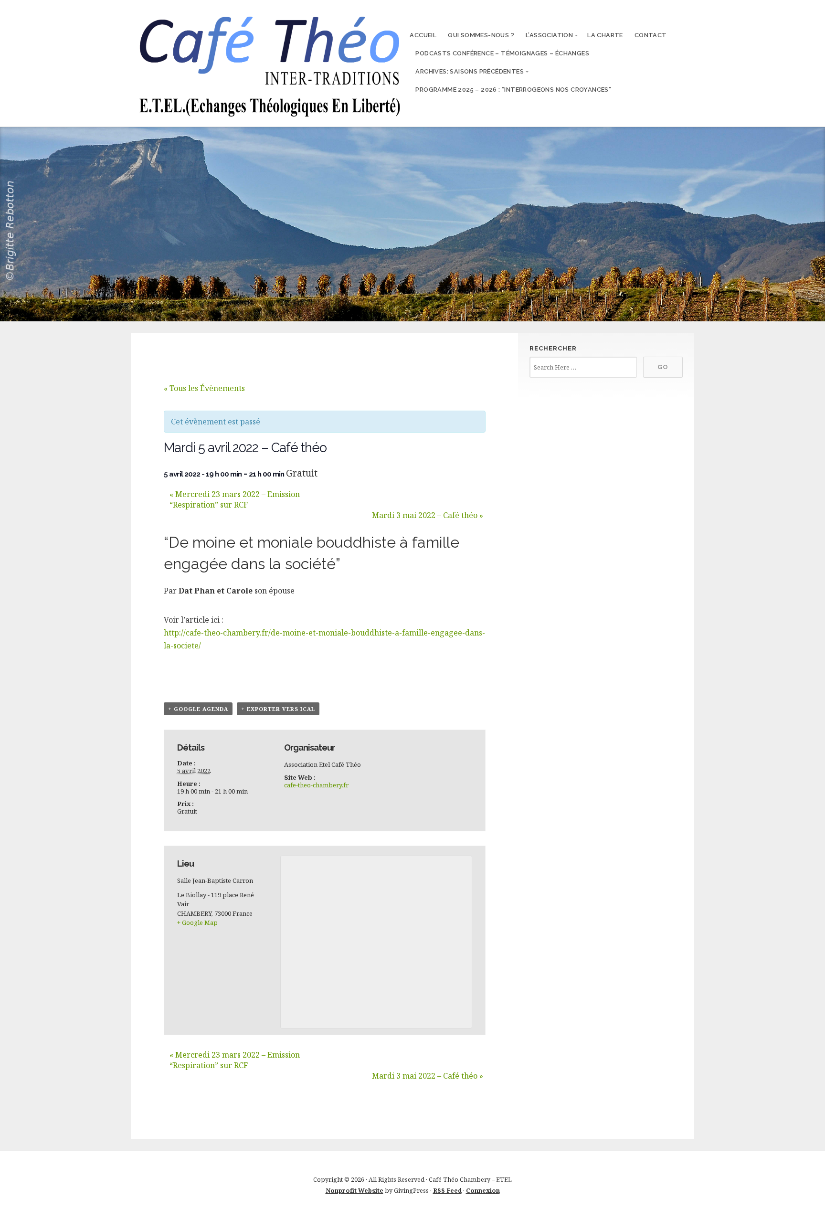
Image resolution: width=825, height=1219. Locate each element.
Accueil (423, 35)
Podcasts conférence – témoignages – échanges (502, 53)
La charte (605, 35)
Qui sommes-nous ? (481, 35)
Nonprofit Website (354, 1190)
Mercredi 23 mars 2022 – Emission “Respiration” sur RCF (234, 499)
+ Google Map (197, 922)
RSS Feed (447, 1190)
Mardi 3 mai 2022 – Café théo (427, 515)
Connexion (483, 1190)
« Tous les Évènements (204, 388)
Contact (651, 35)
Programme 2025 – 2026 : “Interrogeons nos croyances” (513, 89)
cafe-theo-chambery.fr (316, 785)
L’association (549, 35)
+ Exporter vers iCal (278, 708)
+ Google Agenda (198, 708)
